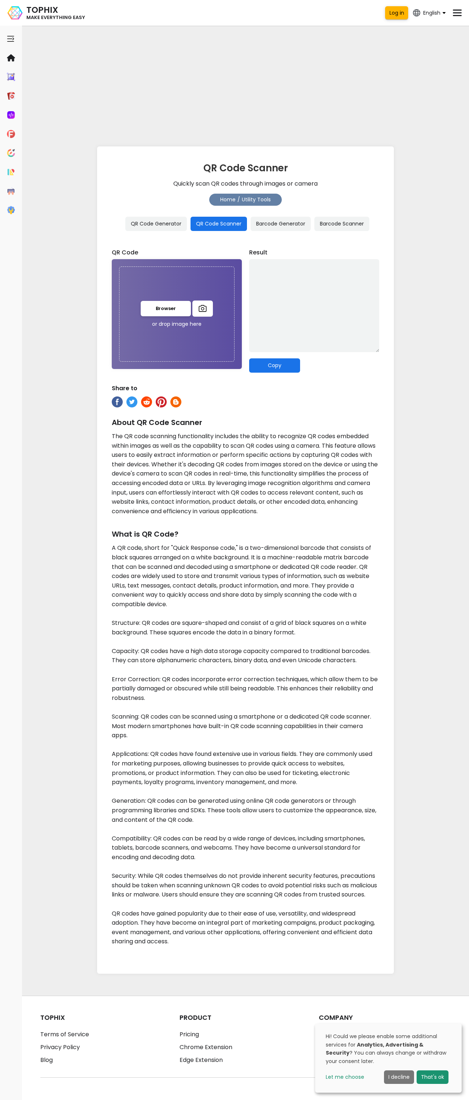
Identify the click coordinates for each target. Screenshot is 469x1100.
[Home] (11, 57)
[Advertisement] (245, 84)
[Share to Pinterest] (161, 401)
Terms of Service (64, 1034)
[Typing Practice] (11, 191)
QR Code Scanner (218, 223)
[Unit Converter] (11, 172)
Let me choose (345, 1077)
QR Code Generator (156, 223)
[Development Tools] (11, 114)
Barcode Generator (280, 223)
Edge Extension (201, 1060)
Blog (46, 1060)
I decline (399, 1077)
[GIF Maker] (11, 95)
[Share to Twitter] (131, 401)
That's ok (432, 1077)
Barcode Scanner (342, 223)
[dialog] (388, 1058)
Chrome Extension (206, 1047)
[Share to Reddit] (146, 401)
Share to (124, 388)
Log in (396, 12)
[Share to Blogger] (175, 401)
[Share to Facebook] (117, 401)
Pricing (189, 1034)
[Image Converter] (11, 76)
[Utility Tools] (11, 210)
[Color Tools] (11, 153)
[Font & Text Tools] (11, 133)
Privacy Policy (60, 1047)
